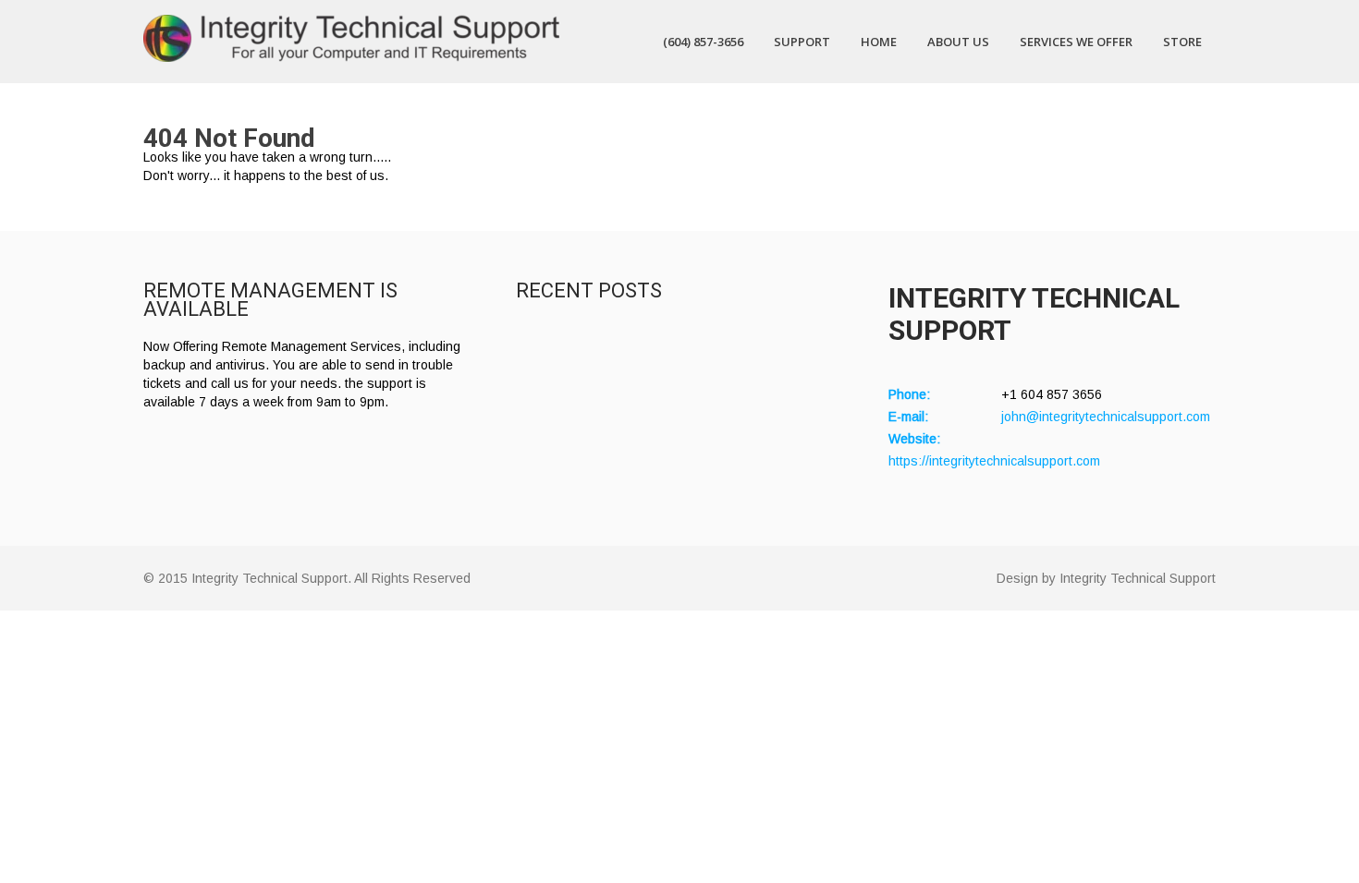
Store (1182, 41)
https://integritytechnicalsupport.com (994, 461)
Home (879, 41)
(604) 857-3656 (703, 41)
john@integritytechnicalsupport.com (1105, 416)
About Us (958, 41)
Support (802, 41)
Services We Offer (1076, 41)
